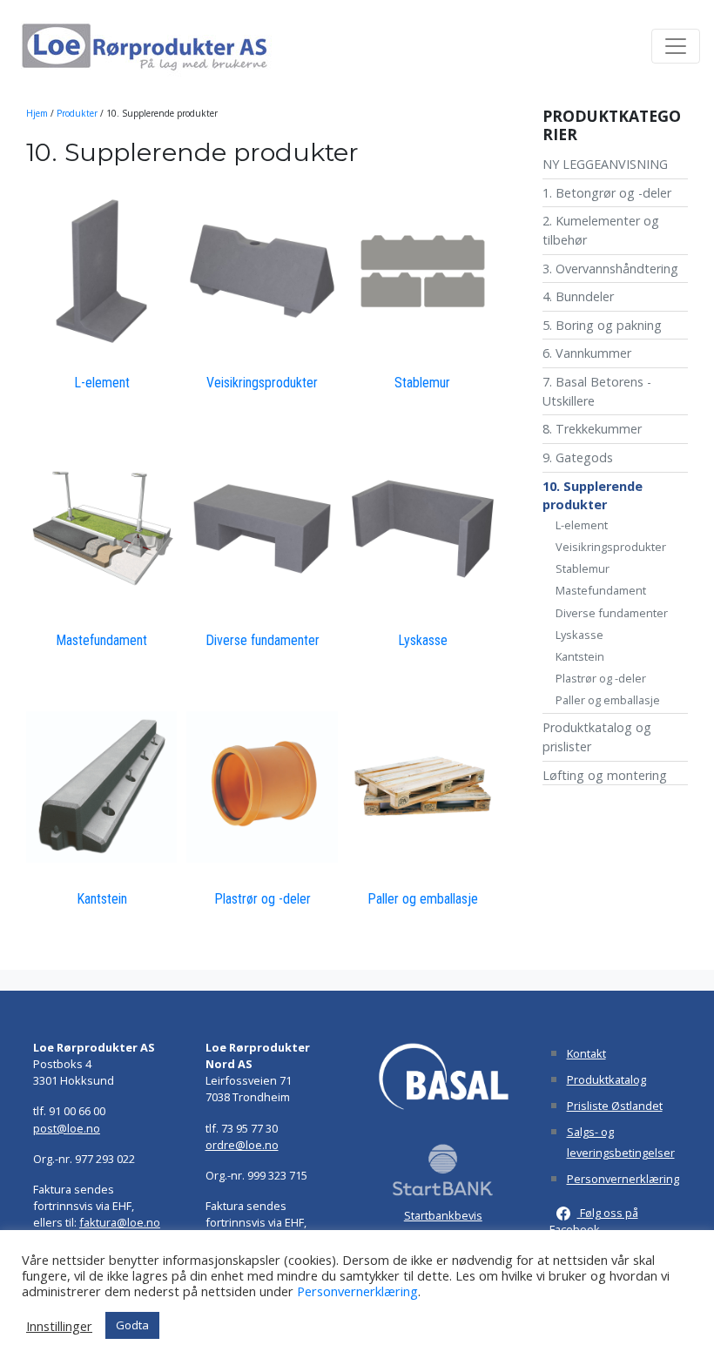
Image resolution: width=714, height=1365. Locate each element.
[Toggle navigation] (675, 46)
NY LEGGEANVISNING (605, 164)
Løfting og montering (604, 775)
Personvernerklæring (623, 1179)
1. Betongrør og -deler (606, 193)
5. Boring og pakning (602, 325)
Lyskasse (579, 634)
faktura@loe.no (119, 1222)
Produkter (77, 113)
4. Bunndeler (578, 296)
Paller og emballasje (608, 700)
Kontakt (586, 1053)
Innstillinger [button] (59, 1326)
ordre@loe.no (242, 1145)
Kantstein (580, 656)
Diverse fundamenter (612, 613)
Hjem (37, 113)
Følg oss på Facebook (593, 1221)
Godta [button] (132, 1325)
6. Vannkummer (586, 353)
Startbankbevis (443, 1215)
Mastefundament (601, 590)
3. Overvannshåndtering (610, 268)
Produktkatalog (606, 1079)
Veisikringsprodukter (611, 547)
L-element (582, 525)
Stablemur (583, 568)
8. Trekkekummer (592, 428)
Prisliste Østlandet (615, 1105)
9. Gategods (577, 457)
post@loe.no (66, 1128)
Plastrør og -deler (601, 678)
